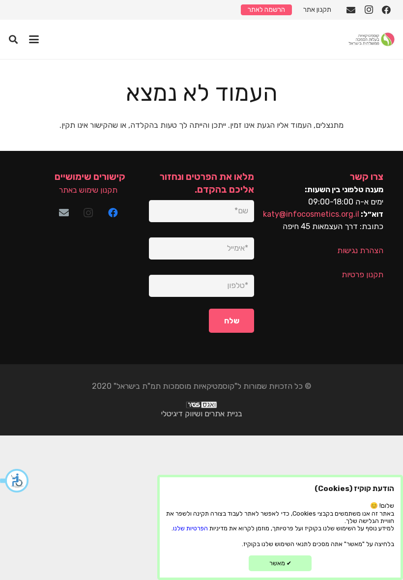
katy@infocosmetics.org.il (311, 214)
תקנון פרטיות (362, 274)
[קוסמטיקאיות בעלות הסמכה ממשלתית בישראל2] (371, 39)
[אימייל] (351, 10)
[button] (14, 480)
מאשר (280, 563)
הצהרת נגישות (360, 250)
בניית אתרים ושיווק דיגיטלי (201, 413)
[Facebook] (386, 10)
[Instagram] (368, 10)
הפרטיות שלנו (190, 528)
